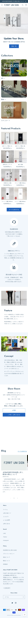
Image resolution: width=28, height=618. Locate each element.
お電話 (14, 410)
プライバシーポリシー (8, 553)
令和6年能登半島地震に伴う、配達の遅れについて (13, 473)
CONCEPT (7, 588)
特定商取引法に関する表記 (10, 550)
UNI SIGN (11, 615)
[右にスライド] (17, 498)
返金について (6, 557)
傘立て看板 (20, 164)
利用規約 (5, 564)
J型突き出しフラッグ (7, 164)
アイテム (5, 509)
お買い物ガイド (7, 513)
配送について (6, 560)
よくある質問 (6, 520)
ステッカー (4, 120)
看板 (2, 99)
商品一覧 (14, 46)
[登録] (23, 597)
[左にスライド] (10, 498)
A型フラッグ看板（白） (7, 146)
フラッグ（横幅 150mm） (20, 183)
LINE (4, 533)
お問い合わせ (6, 523)
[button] (2, 5)
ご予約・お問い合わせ (14, 414)
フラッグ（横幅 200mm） (7, 201)
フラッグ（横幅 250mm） (20, 201)
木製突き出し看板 (7, 183)
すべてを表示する (14, 209)
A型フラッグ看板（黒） (20, 146)
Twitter (5, 537)
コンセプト (6, 516)
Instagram (6, 540)
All (2, 78)
